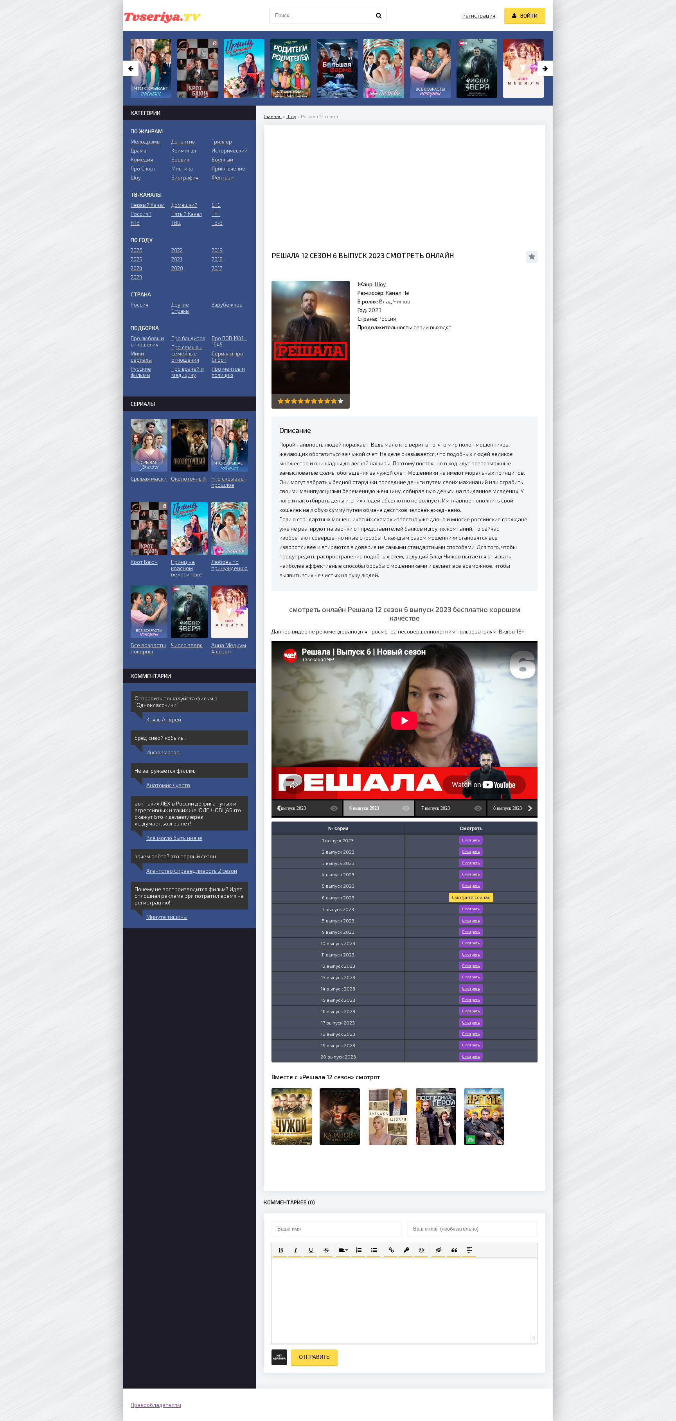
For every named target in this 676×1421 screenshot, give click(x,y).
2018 (217, 259)
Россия (139, 304)
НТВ (135, 223)
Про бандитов (188, 338)
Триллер (222, 141)
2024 (136, 268)
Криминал (183, 150)
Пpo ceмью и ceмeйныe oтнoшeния (187, 353)
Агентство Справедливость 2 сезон (191, 870)
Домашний (184, 205)
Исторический (230, 150)
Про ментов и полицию (228, 372)
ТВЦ (176, 223)
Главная (273, 116)
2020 (177, 268)
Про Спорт (143, 168)
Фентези (223, 177)
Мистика (182, 168)
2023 (136, 277)
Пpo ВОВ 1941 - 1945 (229, 341)
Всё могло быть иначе (174, 837)
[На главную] (162, 15)
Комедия (142, 159)
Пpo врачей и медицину (187, 372)
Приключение (228, 168)
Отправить (314, 1357)
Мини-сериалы (141, 356)
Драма (138, 150)
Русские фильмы (141, 372)
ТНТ (216, 214)
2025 (136, 259)
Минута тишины (166, 916)
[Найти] (379, 15)
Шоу (291, 116)
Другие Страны (180, 307)
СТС (216, 205)
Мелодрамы (145, 141)
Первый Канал (148, 205)
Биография (184, 177)
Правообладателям (156, 1404)
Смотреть (471, 840)
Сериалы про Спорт (227, 356)
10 (340, 401)
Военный (222, 159)
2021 (176, 259)
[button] (280, 1249)
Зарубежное (227, 304)
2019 (217, 250)
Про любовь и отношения (147, 341)
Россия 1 (141, 214)
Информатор (163, 752)
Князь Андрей (163, 719)
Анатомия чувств (168, 785)
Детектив (183, 141)
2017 (217, 268)
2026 (136, 250)
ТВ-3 (217, 223)
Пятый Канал (186, 214)
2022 (177, 250)
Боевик (180, 159)
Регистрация (478, 15)
